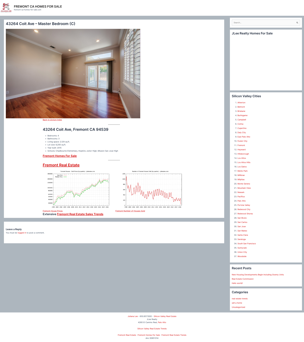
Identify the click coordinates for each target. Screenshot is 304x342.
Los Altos (242, 158)
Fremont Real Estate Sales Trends (80, 214)
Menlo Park (243, 171)
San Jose (242, 226)
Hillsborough (243, 154)
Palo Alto (242, 201)
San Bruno (242, 218)
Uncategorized (238, 307)
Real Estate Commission (243, 279)
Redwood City (244, 209)
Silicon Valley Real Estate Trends (152, 328)
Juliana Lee (133, 316)
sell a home (237, 303)
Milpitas (241, 179)
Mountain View (244, 188)
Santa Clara (243, 235)
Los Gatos (242, 166)
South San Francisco (247, 243)
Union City (242, 252)
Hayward (242, 149)
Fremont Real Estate (61, 165)
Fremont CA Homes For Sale (38, 6)
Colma (240, 124)
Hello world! (237, 283)
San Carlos (242, 222)
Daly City (242, 132)
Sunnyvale (242, 248)
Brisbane (241, 111)
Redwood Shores (245, 213)
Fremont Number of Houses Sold (130, 211)
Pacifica (241, 196)
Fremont (241, 145)
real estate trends (240, 298)
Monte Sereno (244, 184)
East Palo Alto (244, 137)
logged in (22, 233)
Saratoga (242, 239)
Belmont (241, 107)
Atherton (241, 102)
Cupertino (242, 128)
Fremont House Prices (53, 211)
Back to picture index (52, 120)
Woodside (242, 256)
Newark (241, 192)
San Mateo (242, 231)
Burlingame (242, 115)
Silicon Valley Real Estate (165, 316)
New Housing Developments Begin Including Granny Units (258, 274)
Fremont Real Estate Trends (174, 335)
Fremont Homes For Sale (60, 156)
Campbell (242, 119)
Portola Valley (244, 205)
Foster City (242, 141)
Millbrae (241, 175)
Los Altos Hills (244, 162)
